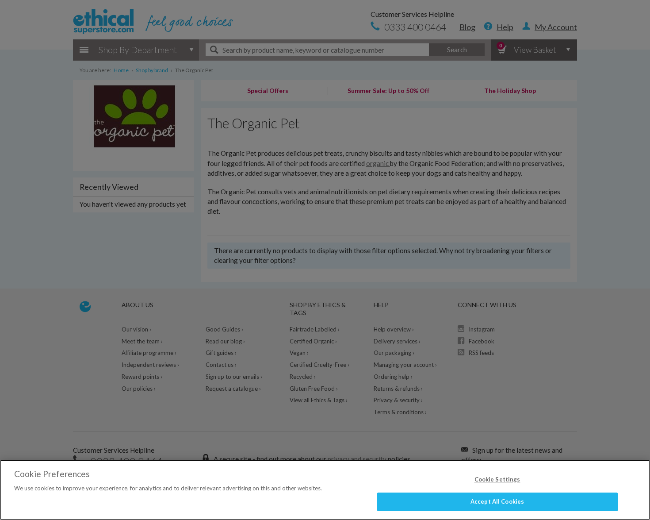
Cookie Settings (497, 479)
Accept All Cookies (497, 501)
